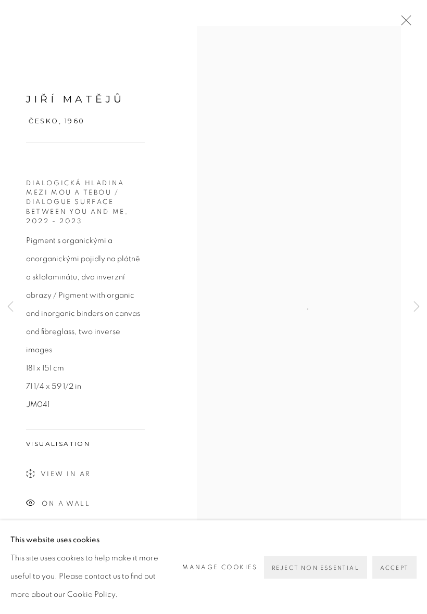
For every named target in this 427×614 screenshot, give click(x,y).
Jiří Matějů (75, 99)
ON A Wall (66, 504)
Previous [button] (10, 307)
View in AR (66, 474)
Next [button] (416, 307)
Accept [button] (394, 568)
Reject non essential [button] (315, 568)
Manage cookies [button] (220, 567)
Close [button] (403, 23)
